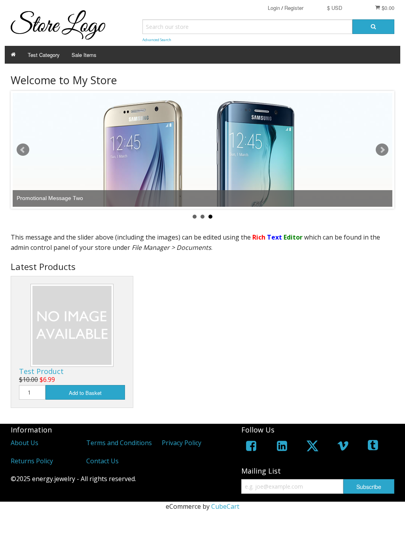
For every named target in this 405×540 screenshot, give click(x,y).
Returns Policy (32, 461)
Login (274, 7)
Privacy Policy (181, 442)
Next (382, 149)
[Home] (13, 55)
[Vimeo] (343, 447)
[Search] (373, 26)
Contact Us (102, 461)
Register (293, 7)
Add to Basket (85, 393)
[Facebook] (251, 447)
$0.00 (387, 7)
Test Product (41, 371)
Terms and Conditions (119, 442)
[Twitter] (312, 447)
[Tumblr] (374, 447)
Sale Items (84, 55)
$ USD (334, 7)
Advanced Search (156, 39)
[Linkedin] (282, 447)
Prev (23, 149)
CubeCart (225, 506)
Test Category (44, 55)
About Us (24, 442)
